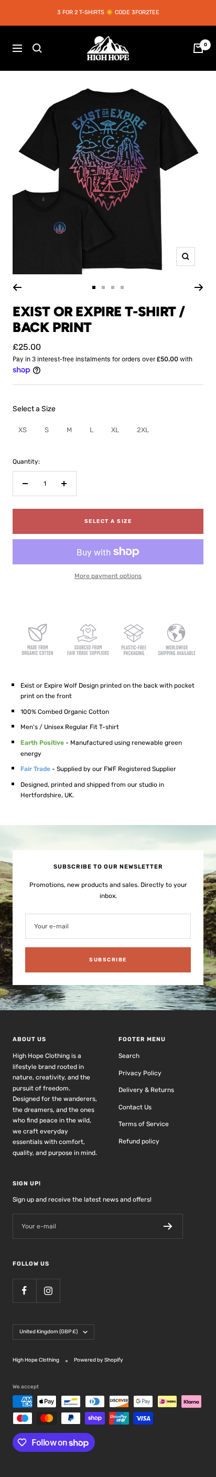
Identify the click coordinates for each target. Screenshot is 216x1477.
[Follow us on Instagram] (48, 1290)
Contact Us (135, 1107)
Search (128, 1055)
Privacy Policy (139, 1073)
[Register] (168, 1226)
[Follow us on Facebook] (24, 1290)
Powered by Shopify (98, 1360)
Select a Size (34, 408)
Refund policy (138, 1141)
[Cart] (198, 48)
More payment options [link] (108, 576)
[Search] (37, 48)
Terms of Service (143, 1124)
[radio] (23, 430)
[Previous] (17, 287)
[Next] (199, 287)
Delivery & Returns (146, 1090)
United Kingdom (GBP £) (48, 1332)
